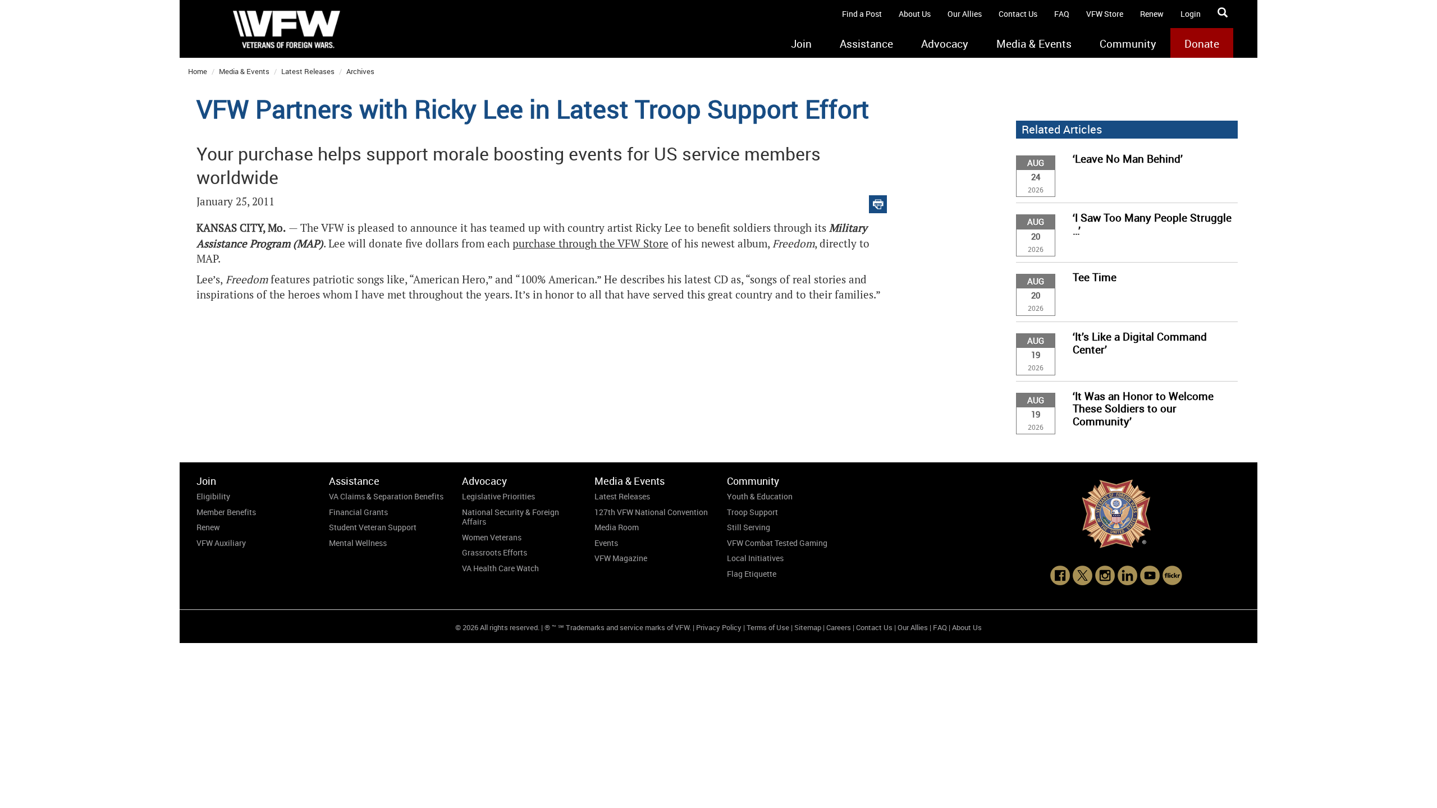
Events (606, 543)
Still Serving (748, 527)
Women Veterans (491, 537)
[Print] (878, 202)
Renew (1152, 13)
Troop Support (752, 512)
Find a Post (862, 13)
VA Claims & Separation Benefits (386, 496)
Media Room (616, 527)
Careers (838, 627)
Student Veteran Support (373, 527)
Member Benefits (226, 512)
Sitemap (807, 627)
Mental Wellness (358, 543)
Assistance (866, 43)
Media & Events (1034, 43)
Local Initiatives (755, 558)
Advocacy (944, 43)
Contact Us (1018, 13)
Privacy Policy (719, 627)
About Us (915, 13)
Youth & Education (760, 496)
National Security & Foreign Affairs (510, 517)
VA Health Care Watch (500, 568)
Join (801, 43)
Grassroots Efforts (494, 552)
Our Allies (965, 13)
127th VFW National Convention (651, 512)
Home (197, 71)
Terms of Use (768, 627)
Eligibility (213, 496)
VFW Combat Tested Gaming (777, 543)
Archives (360, 71)
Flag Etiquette (751, 573)
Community (1128, 43)
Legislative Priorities (498, 496)
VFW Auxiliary (221, 543)
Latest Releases (308, 71)
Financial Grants (358, 512)
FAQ (1061, 13)
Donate (1201, 43)
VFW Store (1104, 13)
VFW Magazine (620, 558)
